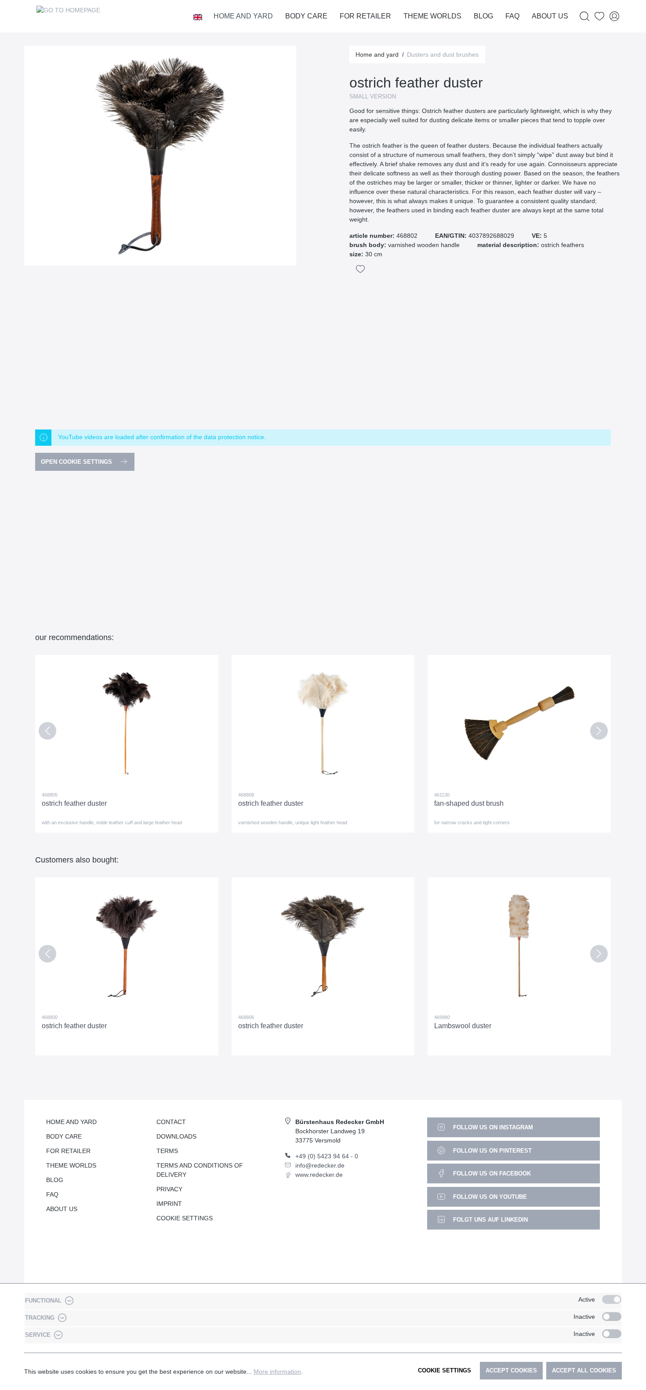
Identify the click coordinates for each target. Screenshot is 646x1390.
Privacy (169, 1189)
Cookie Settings (184, 1218)
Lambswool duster (462, 1026)
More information (277, 1371)
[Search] (584, 16)
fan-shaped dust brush (469, 803)
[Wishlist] (599, 16)
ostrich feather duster (74, 803)
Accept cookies (511, 1370)
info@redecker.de (320, 1165)
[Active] (611, 1299)
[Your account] (614, 16)
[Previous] (47, 732)
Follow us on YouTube (489, 1197)
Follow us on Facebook (491, 1173)
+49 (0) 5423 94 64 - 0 (326, 1156)
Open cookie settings (77, 461)
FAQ (52, 1194)
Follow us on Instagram (492, 1127)
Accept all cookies (584, 1370)
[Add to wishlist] (360, 269)
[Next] (599, 732)
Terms (167, 1150)
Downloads (176, 1136)
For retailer (68, 1150)
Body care (64, 1136)
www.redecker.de (319, 1174)
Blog (54, 1179)
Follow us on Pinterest (491, 1150)
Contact (171, 1121)
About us (61, 1208)
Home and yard (71, 1121)
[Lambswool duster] (519, 945)
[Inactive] (611, 1316)
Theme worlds (71, 1165)
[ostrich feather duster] (127, 723)
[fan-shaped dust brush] (519, 723)
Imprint (169, 1203)
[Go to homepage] (68, 16)
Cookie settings (444, 1370)
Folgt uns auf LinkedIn (489, 1219)
